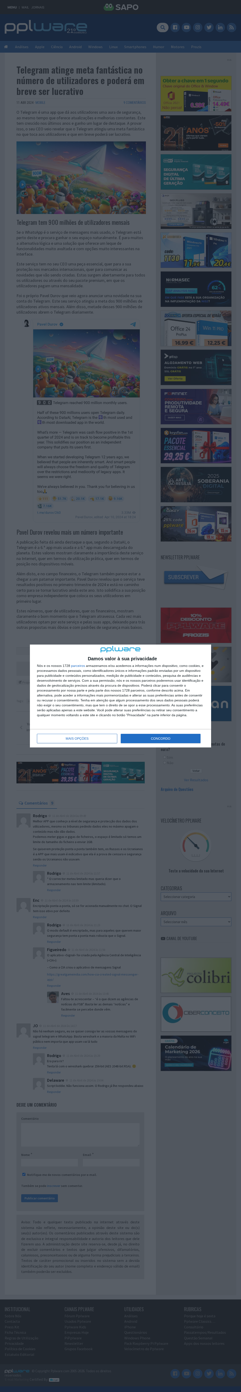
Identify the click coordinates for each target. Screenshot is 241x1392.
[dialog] (120, 696)
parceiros (78, 665)
